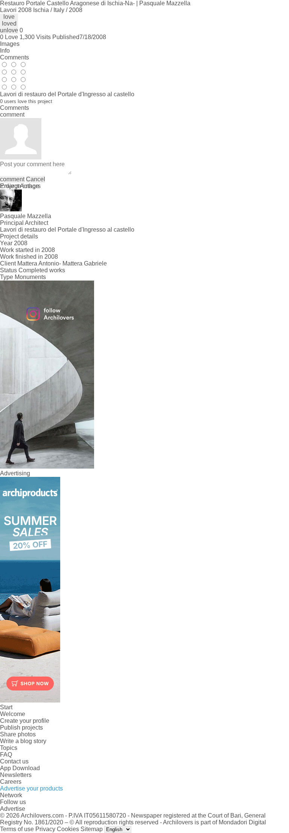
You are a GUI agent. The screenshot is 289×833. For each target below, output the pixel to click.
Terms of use (17, 829)
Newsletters (16, 775)
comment (12, 179)
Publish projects (21, 727)
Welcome (12, 714)
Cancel (35, 179)
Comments (14, 57)
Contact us (14, 761)
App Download (20, 768)
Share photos (18, 734)
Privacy (45, 829)
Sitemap (92, 829)
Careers (10, 781)
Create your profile (24, 721)
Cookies (68, 829)
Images (10, 44)
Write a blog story (23, 741)
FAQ (6, 754)
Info (5, 50)
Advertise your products (31, 788)
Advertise (12, 809)
